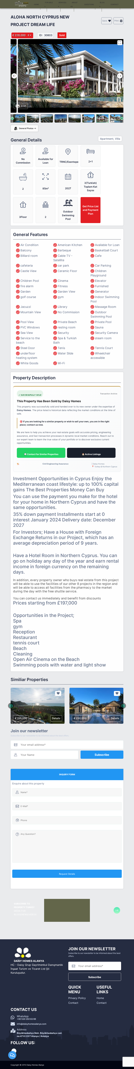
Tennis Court (104, 348)
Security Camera (106, 332)
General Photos (26, 128)
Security (63, 332)
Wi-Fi (61, 363)
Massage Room (105, 306)
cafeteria (26, 265)
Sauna (99, 327)
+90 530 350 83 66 (26, 1019)
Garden (25, 291)
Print (116, 20)
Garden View (66, 291)
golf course (28, 297)
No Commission (69, 312)
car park (63, 265)
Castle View (28, 271)
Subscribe (102, 754)
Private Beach (67, 322)
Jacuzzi (25, 306)
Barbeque (64, 250)
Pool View (27, 322)
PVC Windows (30, 327)
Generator (102, 291)
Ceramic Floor (67, 271)
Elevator (100, 280)
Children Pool (29, 280)
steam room (103, 338)
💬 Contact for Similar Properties (41, 454)
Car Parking (103, 265)
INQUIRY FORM (67, 774)
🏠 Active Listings (91, 454)
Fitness (63, 286)
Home (100, 998)
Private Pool (103, 322)
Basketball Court (106, 250)
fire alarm (27, 286)
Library (62, 306)
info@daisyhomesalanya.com (31, 1024)
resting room (66, 327)
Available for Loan (107, 245)
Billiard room (29, 255)
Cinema (63, 280)
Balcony (26, 250)
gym (61, 297)
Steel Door (27, 348)
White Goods (29, 363)
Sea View (26, 332)
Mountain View (30, 312)
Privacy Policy (77, 998)
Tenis (61, 348)
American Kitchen (70, 245)
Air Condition (29, 245)
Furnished (102, 286)
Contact (73, 1002)
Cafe (98, 255)
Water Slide (65, 353)
